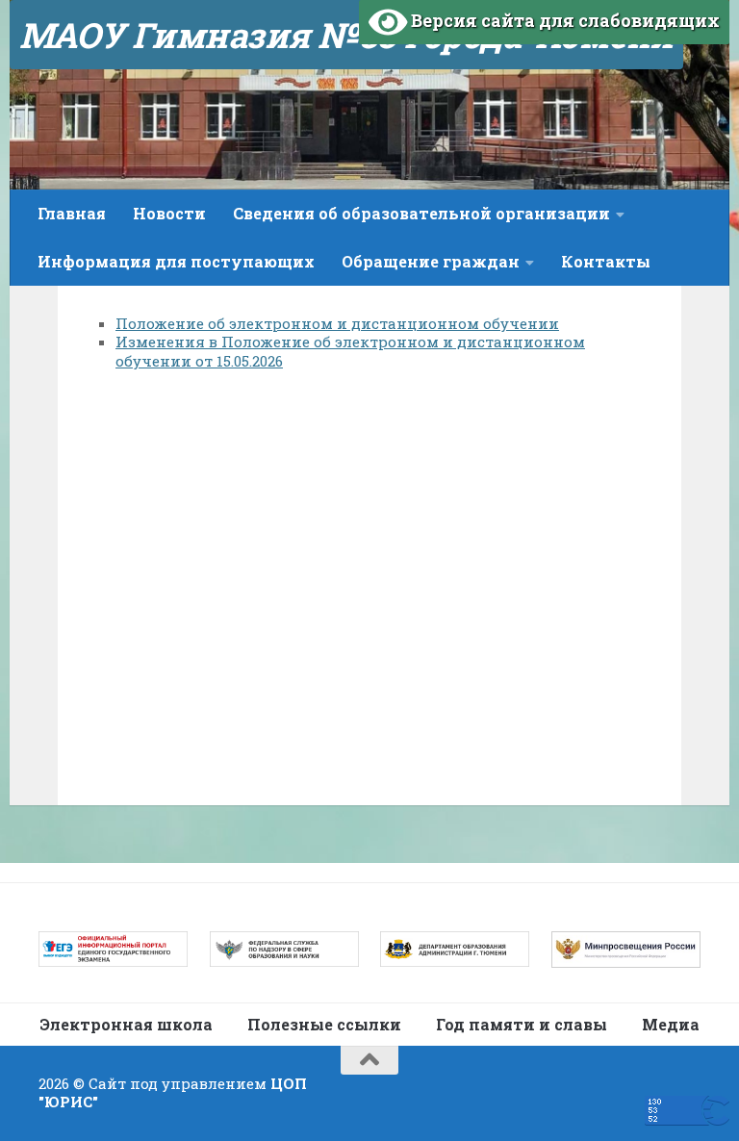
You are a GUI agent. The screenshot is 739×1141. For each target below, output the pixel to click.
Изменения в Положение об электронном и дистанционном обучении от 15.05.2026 (350, 351)
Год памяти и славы (521, 1024)
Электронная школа (126, 1024)
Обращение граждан (431, 261)
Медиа (671, 1024)
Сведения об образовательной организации (421, 213)
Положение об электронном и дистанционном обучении (337, 323)
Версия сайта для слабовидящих (563, 20)
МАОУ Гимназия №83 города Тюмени (346, 35)
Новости (169, 213)
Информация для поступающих (176, 261)
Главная (72, 213)
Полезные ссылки (324, 1024)
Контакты (605, 261)
